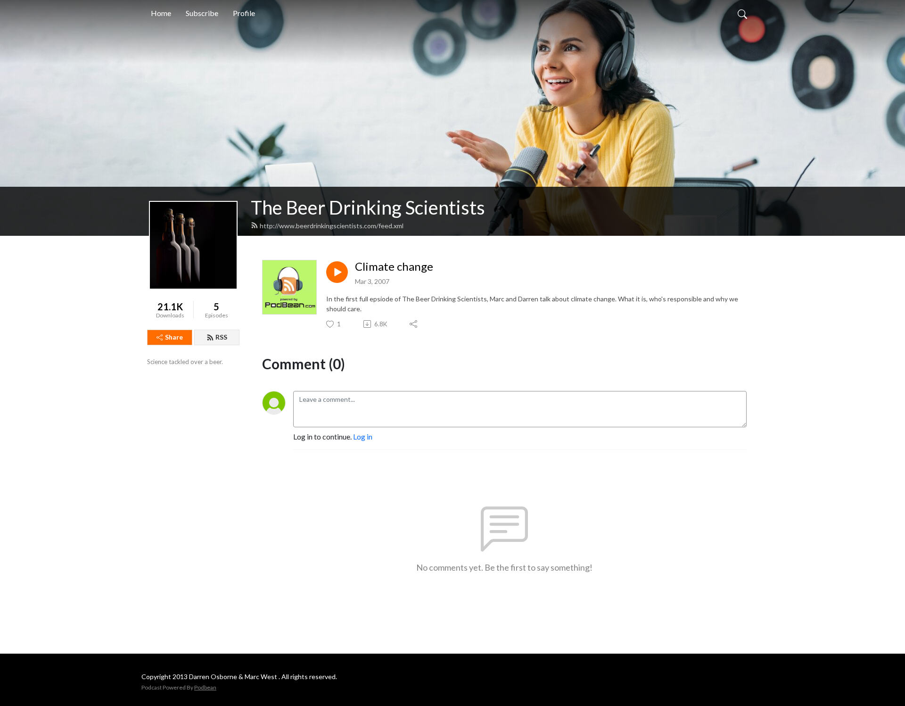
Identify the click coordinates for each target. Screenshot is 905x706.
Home (161, 12)
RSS (221, 337)
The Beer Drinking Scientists (368, 207)
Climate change (394, 266)
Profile (244, 12)
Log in (362, 436)
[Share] (414, 324)
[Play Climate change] (337, 272)
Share (174, 337)
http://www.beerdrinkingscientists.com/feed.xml (331, 226)
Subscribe (202, 12)
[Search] (742, 13)
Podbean (205, 687)
